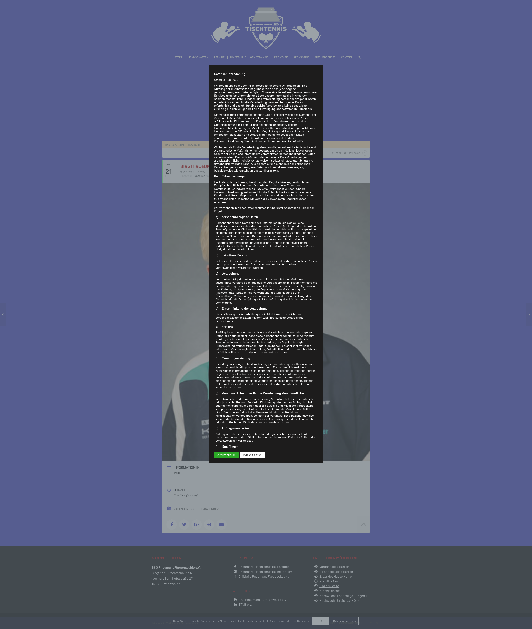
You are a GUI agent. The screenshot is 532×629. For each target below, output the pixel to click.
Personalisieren (252, 454)
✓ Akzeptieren (226, 454)
